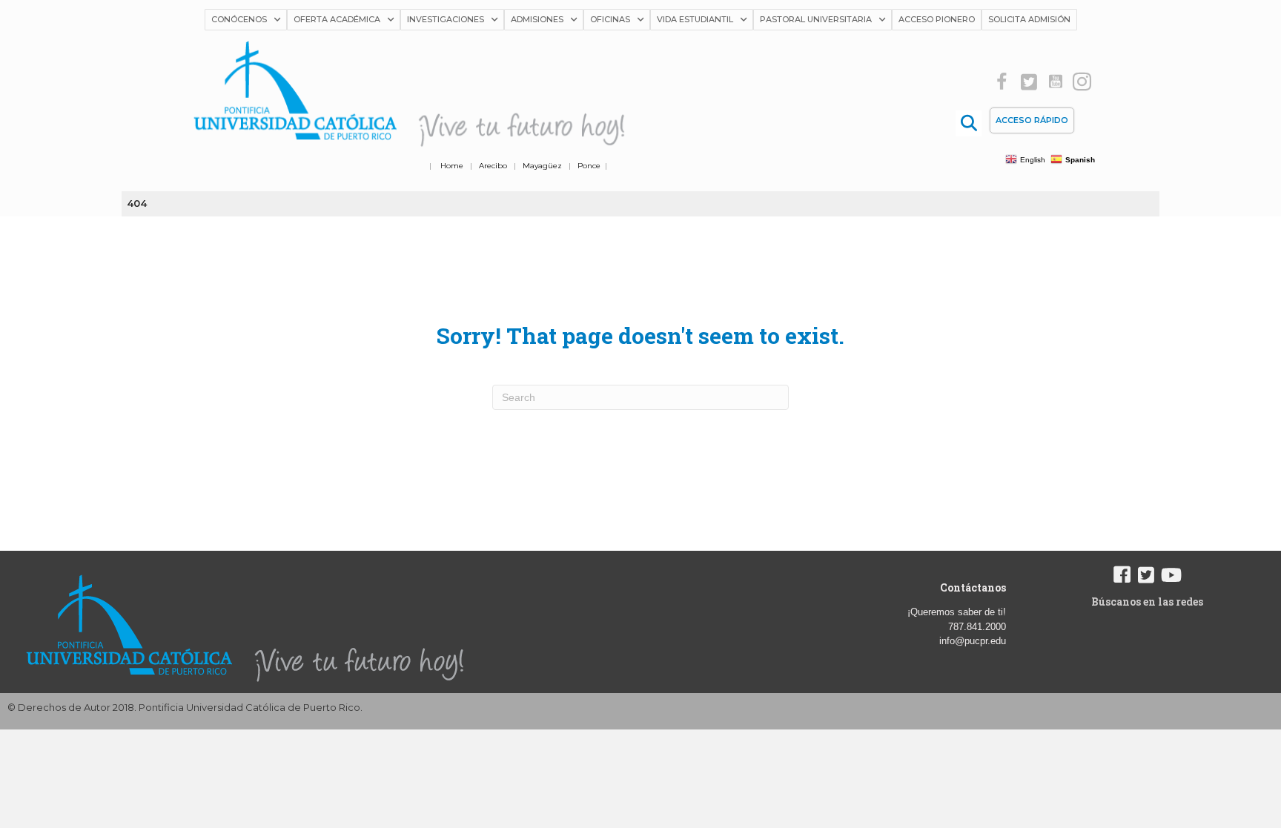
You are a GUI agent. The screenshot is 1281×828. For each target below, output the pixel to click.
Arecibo (493, 165)
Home (451, 165)
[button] (1002, 82)
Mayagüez (542, 165)
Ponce (588, 165)
